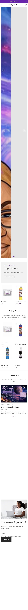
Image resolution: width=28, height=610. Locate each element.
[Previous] (3, 218)
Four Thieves (17, 541)
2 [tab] (14, 432)
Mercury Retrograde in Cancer (10, 583)
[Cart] (26, 5)
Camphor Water (5, 541)
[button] (9, 453)
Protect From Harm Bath (20, 478)
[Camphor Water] (7, 528)
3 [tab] (14, 592)
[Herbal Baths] (7, 468)
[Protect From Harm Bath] (21, 468)
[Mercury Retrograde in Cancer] (14, 569)
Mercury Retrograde (7, 580)
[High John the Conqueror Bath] (21, 505)
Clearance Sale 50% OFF (14, 1)
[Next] (24, 218)
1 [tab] (13, 432)
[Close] (26, 1)
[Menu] (2, 5)
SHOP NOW (8, 222)
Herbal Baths (4, 478)
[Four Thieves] (21, 528)
